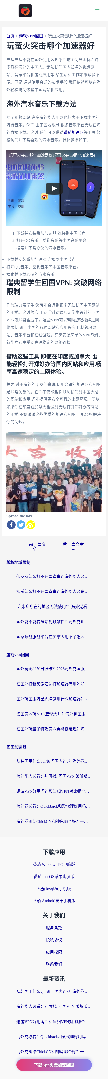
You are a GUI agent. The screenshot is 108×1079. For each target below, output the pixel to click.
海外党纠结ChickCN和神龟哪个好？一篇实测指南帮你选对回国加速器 (54, 821)
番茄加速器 (74, 132)
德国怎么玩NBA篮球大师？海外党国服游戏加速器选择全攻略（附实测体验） (54, 714)
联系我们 (54, 964)
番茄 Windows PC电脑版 (54, 864)
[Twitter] (21, 524)
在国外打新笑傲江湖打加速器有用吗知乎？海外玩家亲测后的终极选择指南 (54, 684)
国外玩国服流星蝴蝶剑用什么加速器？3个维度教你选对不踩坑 (54, 699)
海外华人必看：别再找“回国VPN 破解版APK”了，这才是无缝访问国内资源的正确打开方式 (54, 776)
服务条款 (54, 928)
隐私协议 (54, 940)
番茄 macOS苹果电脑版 (54, 876)
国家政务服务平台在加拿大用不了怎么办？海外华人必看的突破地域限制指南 (54, 637)
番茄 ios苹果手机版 (54, 889)
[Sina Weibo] (30, 524)
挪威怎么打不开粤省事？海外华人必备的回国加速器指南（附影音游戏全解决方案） (54, 591)
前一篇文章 (35, 546)
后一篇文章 (73, 546)
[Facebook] (11, 524)
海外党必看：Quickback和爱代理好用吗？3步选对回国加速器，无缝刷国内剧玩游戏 (54, 806)
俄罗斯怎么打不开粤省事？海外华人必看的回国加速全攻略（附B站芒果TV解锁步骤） (54, 576)
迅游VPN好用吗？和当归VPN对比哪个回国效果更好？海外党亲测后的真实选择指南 (54, 791)
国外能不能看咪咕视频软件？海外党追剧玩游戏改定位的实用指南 (54, 622)
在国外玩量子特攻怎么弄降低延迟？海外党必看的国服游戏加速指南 (54, 729)
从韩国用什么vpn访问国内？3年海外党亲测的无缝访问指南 (54, 761)
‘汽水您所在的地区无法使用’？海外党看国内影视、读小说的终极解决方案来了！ (54, 606)
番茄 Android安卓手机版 (54, 901)
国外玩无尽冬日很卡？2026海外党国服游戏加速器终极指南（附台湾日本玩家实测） (54, 669)
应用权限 (54, 952)
